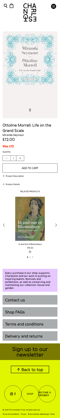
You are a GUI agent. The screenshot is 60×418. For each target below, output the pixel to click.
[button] (53, 6)
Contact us (15, 300)
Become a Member (45, 394)
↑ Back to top (30, 369)
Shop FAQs (15, 312)
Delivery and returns (24, 336)
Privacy (23, 414)
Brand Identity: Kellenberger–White (41, 414)
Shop (30, 393)
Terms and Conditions (11, 414)
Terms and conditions (24, 324)
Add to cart (30, 167)
